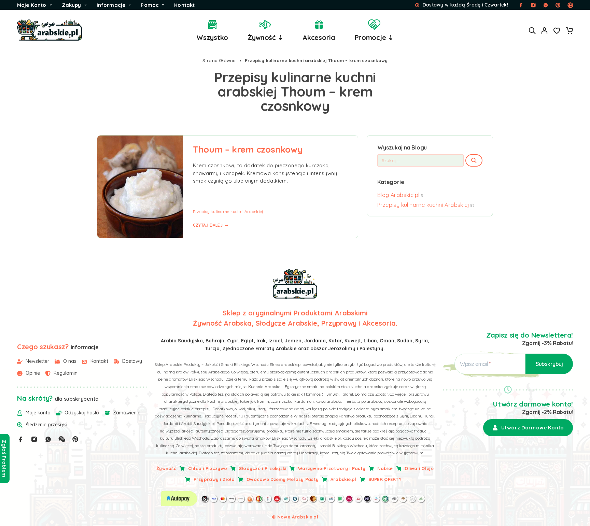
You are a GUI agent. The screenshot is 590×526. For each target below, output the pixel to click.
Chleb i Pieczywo (207, 468)
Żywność (166, 468)
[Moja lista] (557, 31)
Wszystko (212, 37)
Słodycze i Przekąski (262, 468)
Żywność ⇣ (265, 37)
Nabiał (385, 468)
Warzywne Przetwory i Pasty (331, 468)
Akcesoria (319, 37)
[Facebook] (20, 439)
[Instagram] (34, 439)
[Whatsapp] (48, 439)
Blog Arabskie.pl (398, 194)
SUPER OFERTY (385, 479)
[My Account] (544, 30)
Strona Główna (219, 60)
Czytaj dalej (208, 225)
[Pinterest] (75, 439)
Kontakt (184, 5)
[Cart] (569, 31)
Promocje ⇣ (374, 37)
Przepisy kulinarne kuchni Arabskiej (228, 211)
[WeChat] (62, 439)
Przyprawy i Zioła (214, 479)
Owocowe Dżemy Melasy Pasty (283, 479)
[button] (528, 427)
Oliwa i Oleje (419, 468)
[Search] (532, 30)
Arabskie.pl (343, 479)
